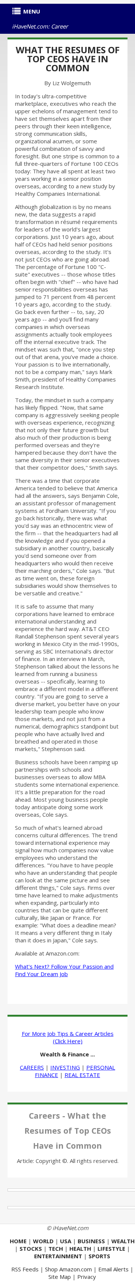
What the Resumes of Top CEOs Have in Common (68, 59)
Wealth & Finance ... (67, 1054)
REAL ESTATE (82, 1075)
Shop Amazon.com (68, 1269)
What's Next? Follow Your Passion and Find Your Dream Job (64, 970)
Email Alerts (113, 1269)
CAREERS (32, 1067)
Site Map (59, 1276)
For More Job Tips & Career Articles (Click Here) (68, 1037)
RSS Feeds (25, 1269)
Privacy (86, 1276)
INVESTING (65, 1067)
